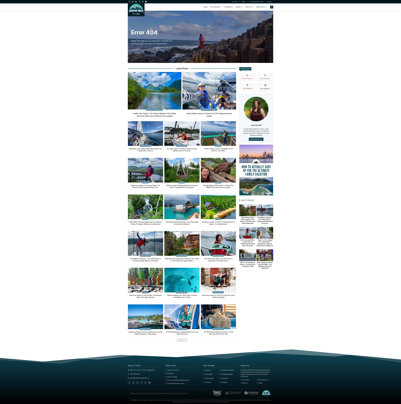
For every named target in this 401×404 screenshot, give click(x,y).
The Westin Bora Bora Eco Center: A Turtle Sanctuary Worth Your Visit (218, 333)
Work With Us (263, 380)
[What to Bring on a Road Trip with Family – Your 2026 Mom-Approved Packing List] (264, 255)
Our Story (245, 380)
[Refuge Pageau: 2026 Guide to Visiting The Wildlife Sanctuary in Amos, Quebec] (218, 170)
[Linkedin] (136, 1)
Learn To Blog (172, 377)
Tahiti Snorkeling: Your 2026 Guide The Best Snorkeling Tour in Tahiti (182, 296)
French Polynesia (181, 219)
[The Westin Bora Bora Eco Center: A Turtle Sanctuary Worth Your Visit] (218, 316)
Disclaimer (184, 393)
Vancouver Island (181, 255)
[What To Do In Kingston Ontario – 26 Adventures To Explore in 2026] (247, 255)
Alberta (145, 292)
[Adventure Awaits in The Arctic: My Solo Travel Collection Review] (218, 280)
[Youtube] (145, 1)
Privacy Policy (176, 393)
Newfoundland (227, 374)
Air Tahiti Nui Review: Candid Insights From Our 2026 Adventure (182, 333)
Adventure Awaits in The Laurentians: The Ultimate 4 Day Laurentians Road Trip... (145, 186)
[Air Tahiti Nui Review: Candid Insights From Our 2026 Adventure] (182, 316)
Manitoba (208, 374)
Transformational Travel (175, 383)
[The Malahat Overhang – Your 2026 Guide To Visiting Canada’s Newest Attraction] (145, 243)
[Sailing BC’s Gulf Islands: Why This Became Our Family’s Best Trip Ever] (145, 133)
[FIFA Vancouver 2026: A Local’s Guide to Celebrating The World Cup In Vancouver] (218, 243)
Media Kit (170, 373)
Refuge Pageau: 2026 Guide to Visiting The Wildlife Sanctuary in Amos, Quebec (218, 186)
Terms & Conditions (164, 393)
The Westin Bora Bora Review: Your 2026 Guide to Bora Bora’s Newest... (182, 223)
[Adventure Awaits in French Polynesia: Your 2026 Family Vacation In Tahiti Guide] (145, 316)
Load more (181, 340)
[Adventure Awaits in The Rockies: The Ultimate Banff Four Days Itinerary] (145, 280)
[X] (142, 1)
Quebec (218, 145)
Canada (218, 219)
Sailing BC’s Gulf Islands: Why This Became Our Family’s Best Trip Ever (145, 150)
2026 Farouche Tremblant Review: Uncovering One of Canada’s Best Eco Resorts (182, 186)
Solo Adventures (218, 292)
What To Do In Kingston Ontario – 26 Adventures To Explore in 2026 (247, 264)
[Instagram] (132, 1)
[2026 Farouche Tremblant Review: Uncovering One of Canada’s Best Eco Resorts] (182, 170)
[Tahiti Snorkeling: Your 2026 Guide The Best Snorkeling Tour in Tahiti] (182, 280)
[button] (271, 7)
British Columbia (154, 109)
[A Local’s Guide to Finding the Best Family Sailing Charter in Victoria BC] (182, 133)
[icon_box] (247, 78)
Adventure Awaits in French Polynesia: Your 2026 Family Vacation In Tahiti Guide (145, 333)
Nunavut (225, 378)
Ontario (208, 382)
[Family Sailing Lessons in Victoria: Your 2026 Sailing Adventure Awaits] (209, 90)
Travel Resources (173, 370)
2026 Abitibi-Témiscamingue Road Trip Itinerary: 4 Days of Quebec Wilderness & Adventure (145, 223)
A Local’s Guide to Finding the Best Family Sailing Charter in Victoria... (182, 150)
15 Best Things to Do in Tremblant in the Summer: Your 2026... (218, 150)
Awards (244, 383)
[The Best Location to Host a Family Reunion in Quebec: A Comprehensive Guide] (218, 207)
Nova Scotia (209, 378)
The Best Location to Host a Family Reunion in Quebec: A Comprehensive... (218, 223)
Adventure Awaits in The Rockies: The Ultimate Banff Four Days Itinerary (145, 296)
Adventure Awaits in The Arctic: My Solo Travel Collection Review (218, 296)
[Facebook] (129, 1)
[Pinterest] (139, 1)
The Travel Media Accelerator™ (178, 380)
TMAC (260, 383)
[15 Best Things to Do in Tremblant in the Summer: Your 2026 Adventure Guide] (218, 133)
